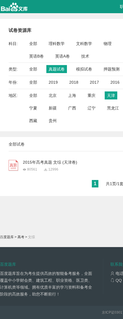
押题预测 (112, 69)
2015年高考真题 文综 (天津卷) (50, 162)
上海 (72, 95)
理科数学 (57, 43)
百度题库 (7, 237)
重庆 (92, 95)
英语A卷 (62, 56)
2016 (115, 82)
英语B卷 (36, 56)
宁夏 (33, 108)
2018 (73, 82)
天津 (111, 95)
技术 (85, 56)
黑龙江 (113, 108)
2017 (94, 82)
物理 (108, 43)
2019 (53, 82)
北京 (53, 95)
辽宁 (92, 108)
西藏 (33, 120)
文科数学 (84, 43)
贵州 (53, 120)
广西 (72, 108)
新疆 (53, 108)
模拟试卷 (84, 69)
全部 (33, 43)
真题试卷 (57, 69)
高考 (20, 237)
